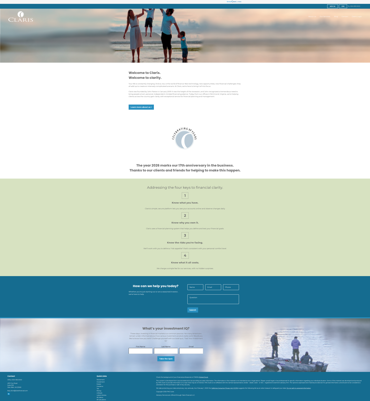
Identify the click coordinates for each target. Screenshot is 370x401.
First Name (140, 347)
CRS (342, 6)
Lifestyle (99, 393)
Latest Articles (101, 395)
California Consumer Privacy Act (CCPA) (224, 388)
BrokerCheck (203, 377)
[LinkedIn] (8, 394)
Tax (98, 388)
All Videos (100, 397)
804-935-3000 (355, 6)
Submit (192, 310)
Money (99, 391)
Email (191, 347)
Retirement (101, 380)
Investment (101, 382)
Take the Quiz (166, 359)
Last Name (165, 347)
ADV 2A (332, 6)
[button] (312, 16)
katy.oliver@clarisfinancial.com (17, 391)
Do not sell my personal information (299, 388)
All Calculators (101, 400)
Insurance (100, 386)
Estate (99, 384)
